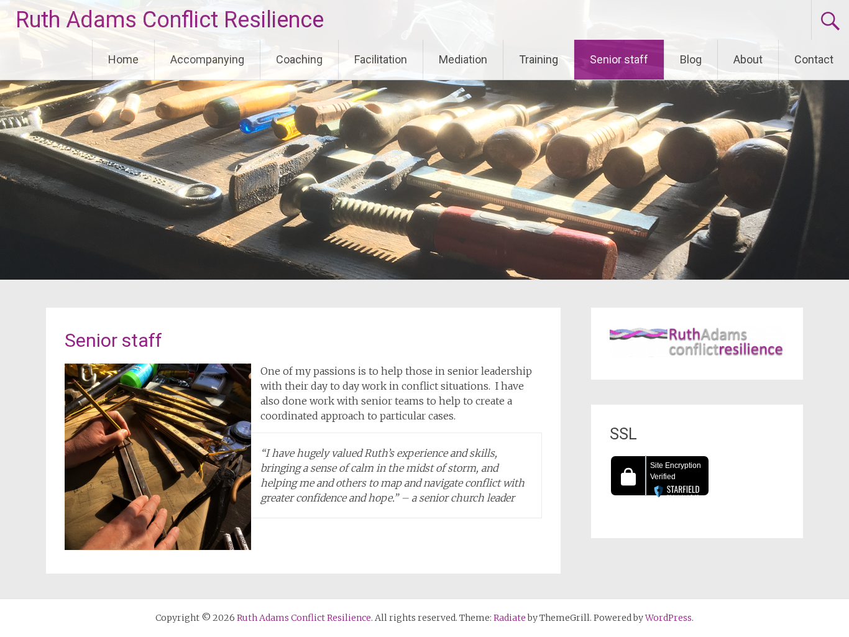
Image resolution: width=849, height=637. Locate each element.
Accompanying (207, 59)
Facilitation (380, 59)
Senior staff (619, 59)
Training (538, 59)
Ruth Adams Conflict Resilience (170, 20)
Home (123, 59)
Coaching (299, 59)
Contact (813, 59)
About (748, 59)
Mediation (463, 59)
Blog (691, 59)
